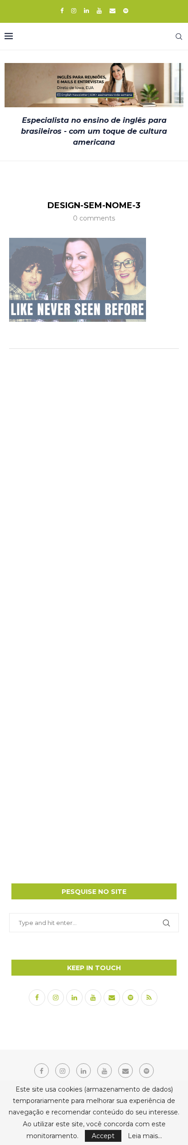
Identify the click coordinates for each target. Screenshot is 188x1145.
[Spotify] (125, 10)
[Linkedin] (86, 10)
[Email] (112, 10)
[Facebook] (61, 10)
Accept (103, 1136)
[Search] (178, 36)
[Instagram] (73, 10)
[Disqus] (94, 476)
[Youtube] (99, 10)
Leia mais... (145, 1136)
